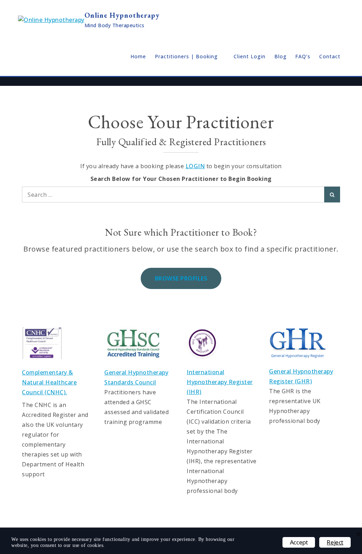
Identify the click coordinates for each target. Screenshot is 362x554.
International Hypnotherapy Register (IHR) (220, 382)
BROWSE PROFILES (181, 278)
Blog (280, 56)
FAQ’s (302, 56)
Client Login (249, 56)
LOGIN (195, 166)
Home (138, 56)
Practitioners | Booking (186, 56)
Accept (299, 542)
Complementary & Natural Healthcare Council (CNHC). (49, 382)
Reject (335, 542)
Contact (329, 56)
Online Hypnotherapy (121, 15)
